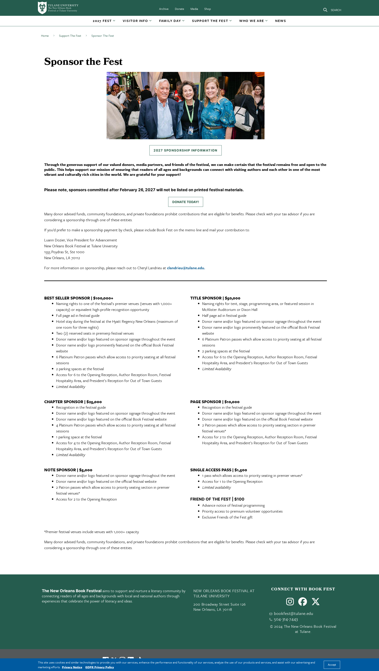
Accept (332, 664)
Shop (207, 9)
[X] (315, 603)
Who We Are (251, 20)
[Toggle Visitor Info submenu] (150, 22)
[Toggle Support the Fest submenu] (230, 22)
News (280, 20)
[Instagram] (290, 603)
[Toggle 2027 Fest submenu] (114, 22)
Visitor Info (135, 20)
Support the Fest (210, 20)
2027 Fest (102, 20)
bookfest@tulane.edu (293, 613)
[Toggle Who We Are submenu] (266, 22)
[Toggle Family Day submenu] (183, 22)
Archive (164, 9)
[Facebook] (302, 603)
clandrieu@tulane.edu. (186, 267)
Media (194, 9)
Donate (179, 9)
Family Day (170, 20)
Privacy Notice (72, 667)
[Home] (58, 8)
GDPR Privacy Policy (99, 667)
